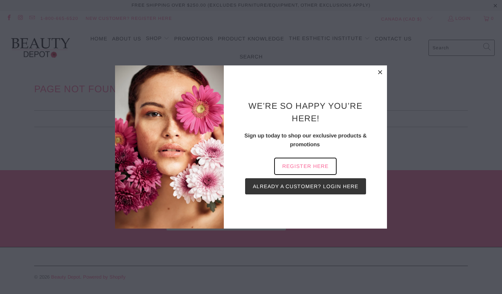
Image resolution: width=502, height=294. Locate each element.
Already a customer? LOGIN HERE (305, 186)
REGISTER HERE (305, 166)
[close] (380, 72)
